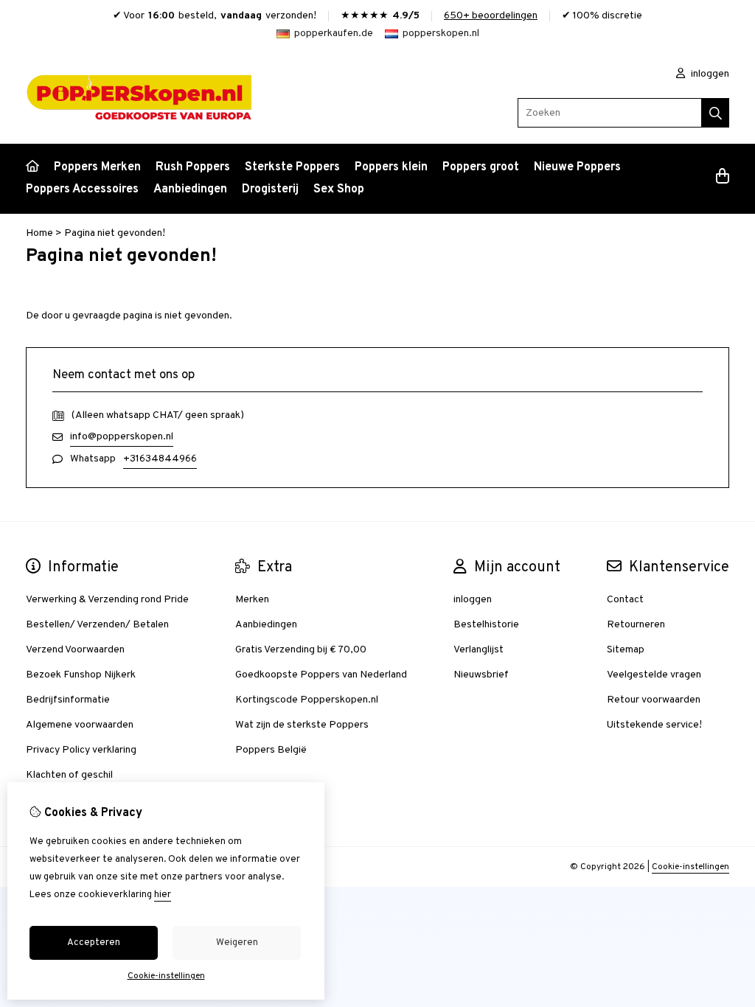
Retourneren (636, 625)
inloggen (709, 74)
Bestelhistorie (486, 625)
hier (162, 895)
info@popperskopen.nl (121, 437)
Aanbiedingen (190, 189)
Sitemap (625, 650)
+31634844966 (160, 459)
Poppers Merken (97, 167)
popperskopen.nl (441, 33)
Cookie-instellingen (690, 867)
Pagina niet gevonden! (114, 233)
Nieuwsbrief (481, 675)
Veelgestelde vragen (654, 675)
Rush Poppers (193, 167)
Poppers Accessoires (82, 189)
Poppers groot (480, 167)
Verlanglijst (478, 650)
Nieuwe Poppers (577, 167)
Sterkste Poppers (292, 167)
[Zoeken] (715, 113)
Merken (252, 599)
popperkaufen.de (333, 33)
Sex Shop (338, 189)
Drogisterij (270, 189)
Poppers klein (391, 167)
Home (39, 233)
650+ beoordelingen (490, 16)
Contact (625, 599)
